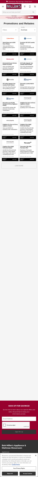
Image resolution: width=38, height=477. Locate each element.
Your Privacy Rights (19, 468)
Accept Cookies (27, 473)
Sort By (23, 27)
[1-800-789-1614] (30, 6)
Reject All (10, 473)
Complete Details (5, 54)
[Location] (25, 6)
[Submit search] (33, 12)
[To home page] (13, 6)
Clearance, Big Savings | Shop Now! (20, 1)
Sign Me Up (19, 432)
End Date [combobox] (24, 30)
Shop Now (14, 74)
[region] (19, 465)
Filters (5, 30)
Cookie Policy (16, 464)
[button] (3, 6)
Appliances (5, 452)
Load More (19, 165)
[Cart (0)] (35, 6)
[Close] (36, 455)
